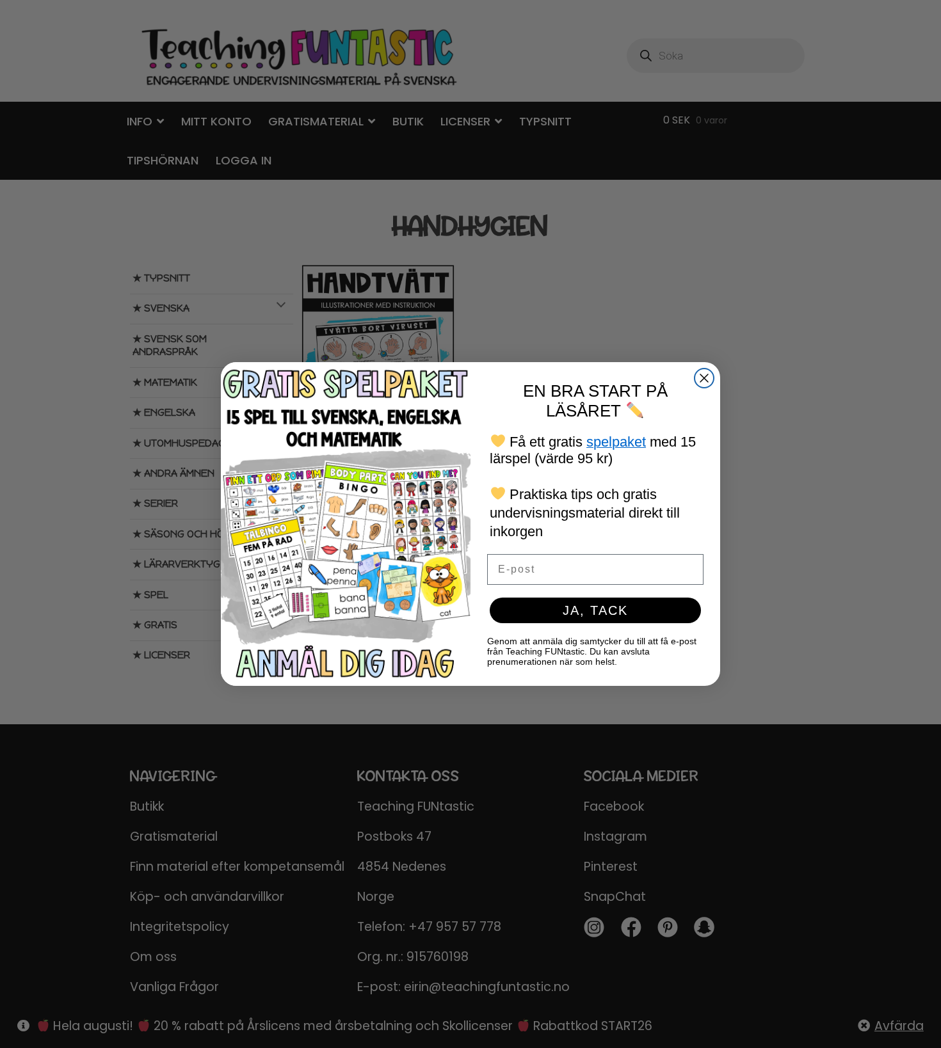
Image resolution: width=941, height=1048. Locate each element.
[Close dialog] (704, 378)
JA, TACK (595, 610)
